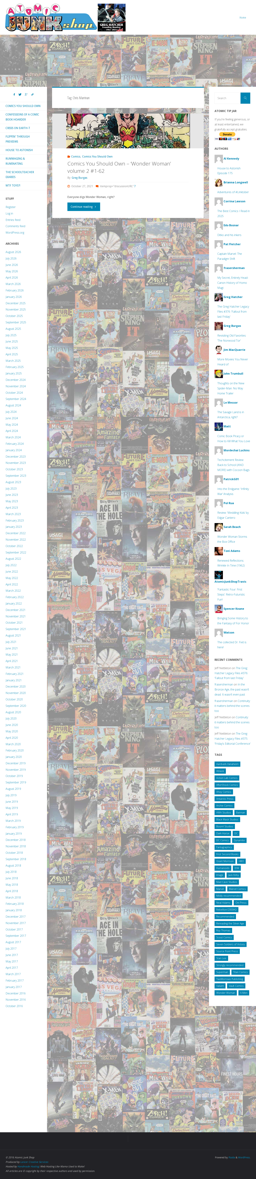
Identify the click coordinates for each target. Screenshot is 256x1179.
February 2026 (15, 290)
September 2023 (16, 476)
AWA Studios (223, 812)
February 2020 (15, 750)
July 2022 (11, 565)
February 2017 (15, 980)
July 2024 (11, 412)
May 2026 (12, 271)
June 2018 (12, 878)
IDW (237, 868)
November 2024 (16, 386)
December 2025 (16, 303)
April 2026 (12, 277)
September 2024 (16, 399)
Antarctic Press (225, 798)
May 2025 (12, 348)
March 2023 (13, 514)
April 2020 (12, 738)
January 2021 (14, 680)
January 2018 (14, 910)
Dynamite (239, 840)
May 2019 (12, 808)
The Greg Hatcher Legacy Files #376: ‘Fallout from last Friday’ (233, 311)
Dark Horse (222, 833)
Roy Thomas (223, 930)
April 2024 (12, 431)
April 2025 (12, 354)
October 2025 (14, 316)
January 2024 (14, 450)
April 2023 (12, 508)
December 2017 (16, 917)
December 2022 (16, 533)
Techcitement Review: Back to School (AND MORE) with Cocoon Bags (233, 465)
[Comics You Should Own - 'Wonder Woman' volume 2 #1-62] (128, 131)
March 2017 (13, 974)
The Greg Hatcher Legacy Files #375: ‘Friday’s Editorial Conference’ (232, 739)
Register (11, 207)
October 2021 (14, 622)
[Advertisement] (128, 60)
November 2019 (16, 770)
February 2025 (15, 367)
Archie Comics (224, 805)
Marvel (220, 889)
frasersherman (224, 684)
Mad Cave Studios (226, 882)
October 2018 (14, 853)
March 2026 (13, 284)
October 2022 (14, 546)
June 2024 (12, 418)
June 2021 (12, 648)
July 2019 (11, 795)
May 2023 (12, 501)
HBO (241, 861)
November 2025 (16, 309)
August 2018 (13, 865)
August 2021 (13, 635)
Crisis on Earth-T (18, 128)
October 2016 (14, 1006)
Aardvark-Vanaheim (227, 764)
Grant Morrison (225, 861)
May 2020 (12, 731)
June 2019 (12, 802)
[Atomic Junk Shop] (65, 17)
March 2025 (13, 361)
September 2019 (16, 782)
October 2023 (14, 469)
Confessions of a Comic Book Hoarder (22, 117)
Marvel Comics (237, 889)
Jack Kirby (233, 875)
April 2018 (12, 891)
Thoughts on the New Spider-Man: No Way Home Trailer (230, 388)
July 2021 (11, 642)
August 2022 (13, 559)
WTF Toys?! (13, 185)
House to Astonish (19, 150)
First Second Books (227, 854)
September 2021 (16, 629)
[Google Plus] (26, 94)
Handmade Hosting (28, 1166)
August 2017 (13, 942)
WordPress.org (15, 232)
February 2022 (15, 597)
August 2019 (13, 789)
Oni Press (241, 902)
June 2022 (12, 571)
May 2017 (12, 961)
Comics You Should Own (97, 156)
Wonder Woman (225, 992)
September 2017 (16, 936)
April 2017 (12, 968)
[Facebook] (14, 94)
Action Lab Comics (227, 778)
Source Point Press (227, 951)
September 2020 (16, 706)
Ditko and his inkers (229, 235)
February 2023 (15, 520)
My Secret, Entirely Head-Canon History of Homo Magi (232, 283)
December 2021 (16, 610)
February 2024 (15, 444)
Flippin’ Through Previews (18, 139)
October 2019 (14, 776)
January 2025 (14, 373)
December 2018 (16, 840)
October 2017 (14, 929)
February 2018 (15, 904)
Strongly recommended (229, 965)
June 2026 (12, 265)
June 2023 (12, 495)
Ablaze (220, 771)
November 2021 (16, 616)
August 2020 (13, 712)
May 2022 (12, 578)
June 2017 (12, 955)
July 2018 (11, 872)
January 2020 (14, 757)
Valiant (220, 985)
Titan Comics (240, 972)
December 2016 (16, 993)
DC (236, 833)
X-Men (243, 992)
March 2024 (13, 437)
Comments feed (15, 226)
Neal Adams (223, 902)
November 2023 (16, 463)
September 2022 (16, 552)
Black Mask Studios (227, 819)
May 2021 (12, 654)
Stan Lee (221, 958)
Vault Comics (236, 985)
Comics (75, 156)
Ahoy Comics (223, 791)
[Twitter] (20, 94)
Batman (240, 812)
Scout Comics (224, 937)
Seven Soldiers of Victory (230, 944)
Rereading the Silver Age (230, 923)
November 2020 (16, 693)
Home (243, 17)
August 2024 (13, 405)
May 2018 (12, 885)
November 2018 (16, 846)
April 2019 (12, 814)
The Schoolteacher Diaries (20, 175)
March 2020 (13, 744)
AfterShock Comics (227, 785)
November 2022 (16, 539)
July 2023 (11, 488)
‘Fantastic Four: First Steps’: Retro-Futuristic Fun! (231, 594)
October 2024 (14, 393)
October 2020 (14, 699)
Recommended (225, 916)
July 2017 (11, 948)
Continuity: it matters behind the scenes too (232, 706)
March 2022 (13, 591)
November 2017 (16, 923)
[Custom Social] (32, 94)
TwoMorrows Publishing (229, 979)
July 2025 (11, 335)
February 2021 (15, 674)
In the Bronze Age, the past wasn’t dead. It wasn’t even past (232, 689)
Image (219, 875)
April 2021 (12, 661)
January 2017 (14, 987)
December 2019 (16, 763)
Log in (9, 213)
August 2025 (13, 329)
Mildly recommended (228, 895)
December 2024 (16, 380)
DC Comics (222, 840)
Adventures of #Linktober (233, 192)
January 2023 (14, 527)
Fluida (231, 1157)
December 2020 (16, 686)
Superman (222, 972)
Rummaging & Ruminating (15, 161)
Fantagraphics (224, 847)
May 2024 (12, 425)
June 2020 (12, 725)
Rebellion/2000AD (226, 909)
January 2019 (14, 833)
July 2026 (11, 258)
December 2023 (16, 456)
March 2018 (13, 897)
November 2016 (16, 1000)
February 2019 (15, 827)
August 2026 (13, 252)
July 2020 (11, 718)
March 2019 (13, 821)
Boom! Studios (224, 826)
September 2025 (16, 322)
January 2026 (14, 297)
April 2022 (12, 584)
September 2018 (16, 859)
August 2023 (13, 482)
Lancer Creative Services (34, 1162)
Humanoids (223, 868)
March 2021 (13, 667)
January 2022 (14, 603)
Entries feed (13, 220)
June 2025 (12, 341)
